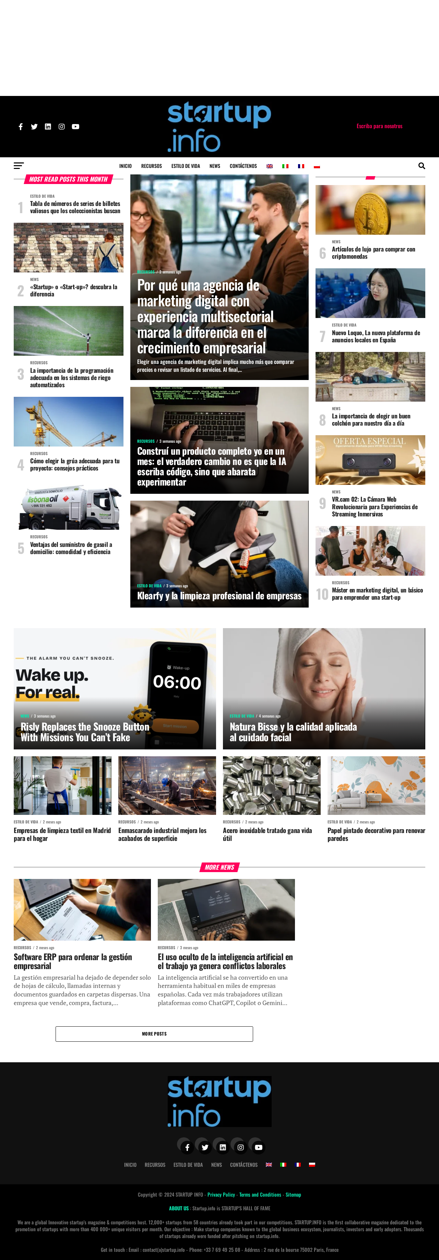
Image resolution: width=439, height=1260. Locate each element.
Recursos (151, 165)
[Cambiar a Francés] (301, 166)
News (215, 165)
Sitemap (293, 1194)
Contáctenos (243, 165)
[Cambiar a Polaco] (317, 166)
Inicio (125, 165)
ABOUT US (179, 1208)
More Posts (154, 1033)
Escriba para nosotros (379, 126)
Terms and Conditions (261, 1194)
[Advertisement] (219, 48)
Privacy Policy (221, 1194)
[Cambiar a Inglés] (269, 166)
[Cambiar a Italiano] (285, 166)
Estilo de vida (185, 165)
